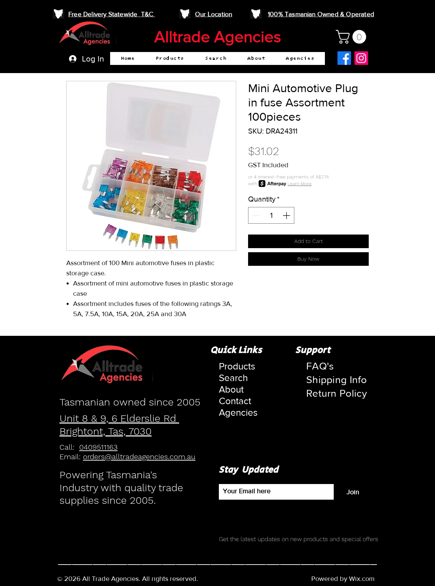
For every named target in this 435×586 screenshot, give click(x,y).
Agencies (235, 412)
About (231, 389)
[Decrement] (255, 215)
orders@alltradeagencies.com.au (139, 456)
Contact (235, 401)
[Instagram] (361, 58)
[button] (169, 58)
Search (233, 378)
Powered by (330, 578)
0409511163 (98, 447)
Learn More (300, 183)
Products (235, 366)
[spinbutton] (271, 215)
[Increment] (287, 215)
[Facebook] (344, 58)
